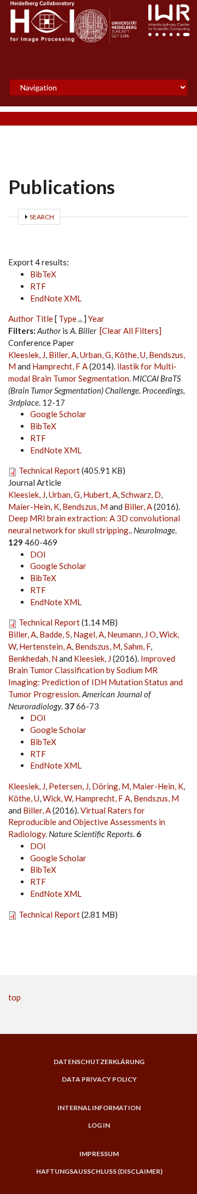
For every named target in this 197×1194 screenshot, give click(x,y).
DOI (38, 554)
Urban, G (95, 355)
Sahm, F (137, 646)
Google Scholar (58, 414)
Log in (99, 1125)
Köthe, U (130, 355)
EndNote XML (56, 298)
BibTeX (43, 274)
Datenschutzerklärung (99, 1062)
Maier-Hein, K (33, 506)
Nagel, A (88, 634)
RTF (38, 286)
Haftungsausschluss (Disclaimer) (99, 1171)
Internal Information (99, 1108)
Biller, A (63, 355)
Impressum (99, 1154)
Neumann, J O (131, 634)
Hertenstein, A (45, 646)
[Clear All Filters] (130, 331)
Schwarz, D (141, 494)
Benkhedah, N (32, 658)
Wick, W (57, 798)
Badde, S (54, 634)
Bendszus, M (85, 506)
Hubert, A (100, 494)
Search (42, 217)
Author (21, 318)
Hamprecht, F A (60, 366)
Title (44, 318)
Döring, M (110, 786)
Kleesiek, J (26, 355)
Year (96, 318)
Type (68, 318)
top (14, 997)
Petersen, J (69, 786)
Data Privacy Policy (99, 1079)
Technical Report (49, 470)
